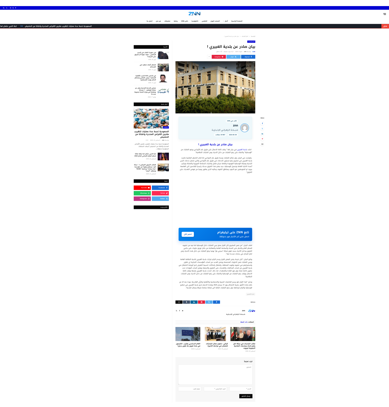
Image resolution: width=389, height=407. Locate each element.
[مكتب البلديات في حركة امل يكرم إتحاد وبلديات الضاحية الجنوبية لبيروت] (242, 334)
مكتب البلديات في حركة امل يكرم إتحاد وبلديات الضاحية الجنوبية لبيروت (244, 346)
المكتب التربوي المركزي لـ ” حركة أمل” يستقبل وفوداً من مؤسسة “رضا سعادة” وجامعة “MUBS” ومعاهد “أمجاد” (145, 168)
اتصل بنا (149, 21)
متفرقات (167, 21)
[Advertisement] (215, 200)
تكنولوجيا (195, 21)
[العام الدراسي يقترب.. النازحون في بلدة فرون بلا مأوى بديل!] (187, 334)
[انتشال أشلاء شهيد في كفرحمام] (163, 67)
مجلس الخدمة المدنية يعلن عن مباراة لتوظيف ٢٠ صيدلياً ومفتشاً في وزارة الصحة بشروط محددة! (145, 91)
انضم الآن (188, 234)
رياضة (176, 21)
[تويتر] (262, 129)
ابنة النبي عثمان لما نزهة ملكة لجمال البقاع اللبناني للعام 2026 (145, 155)
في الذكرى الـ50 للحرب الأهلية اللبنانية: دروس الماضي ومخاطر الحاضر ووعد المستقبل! (145, 78)
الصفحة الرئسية (236, 21)
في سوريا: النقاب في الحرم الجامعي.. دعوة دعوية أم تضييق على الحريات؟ (145, 55)
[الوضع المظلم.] (7, 8)
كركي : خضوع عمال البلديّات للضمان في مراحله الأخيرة (217, 345)
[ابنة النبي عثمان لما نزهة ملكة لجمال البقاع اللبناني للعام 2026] (163, 156)
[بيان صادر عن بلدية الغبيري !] (215, 87)
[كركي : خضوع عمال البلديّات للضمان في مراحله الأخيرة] (215, 334)
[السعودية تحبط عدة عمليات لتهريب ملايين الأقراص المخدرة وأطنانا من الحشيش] (151, 119)
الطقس (204, 21)
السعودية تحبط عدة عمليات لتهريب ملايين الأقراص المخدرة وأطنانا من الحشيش (89, 26)
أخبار (226, 21)
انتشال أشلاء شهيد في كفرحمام (148, 66)
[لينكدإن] (262, 134)
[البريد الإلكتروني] (262, 144)
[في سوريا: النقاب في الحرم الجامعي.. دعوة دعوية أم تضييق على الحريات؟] (163, 55)
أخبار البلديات (251, 42)
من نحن (158, 21)
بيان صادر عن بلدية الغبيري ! (215, 144)
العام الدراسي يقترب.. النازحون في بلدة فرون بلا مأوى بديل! (188, 345)
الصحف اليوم (215, 21)
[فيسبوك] (262, 123)
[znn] (194, 14)
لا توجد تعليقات (227, 51)
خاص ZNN (184, 21)
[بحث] (4, 8)
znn (245, 51)
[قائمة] (384, 14)
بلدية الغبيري (242, 149)
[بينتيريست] (262, 139)
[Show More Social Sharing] (209, 57)
